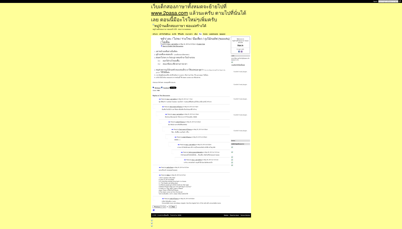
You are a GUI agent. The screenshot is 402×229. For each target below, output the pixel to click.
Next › (174, 207)
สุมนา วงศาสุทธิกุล (172, 44)
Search (400, 1)
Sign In (375, 1)
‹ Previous (156, 207)
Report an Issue (234, 215)
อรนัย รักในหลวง (180, 122)
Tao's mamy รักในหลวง (176, 106)
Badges (226, 215)
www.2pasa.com (169, 12)
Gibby (168, 175)
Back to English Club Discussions (173, 46)
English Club (201, 44)
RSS (154, 210)
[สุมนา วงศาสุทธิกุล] (156, 43)
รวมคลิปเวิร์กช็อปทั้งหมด (238, 65)
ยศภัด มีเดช (170, 167)
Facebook (166, 88)
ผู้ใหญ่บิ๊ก (166, 215)
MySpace (157, 88)
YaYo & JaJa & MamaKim (196, 152)
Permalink (160, 99)
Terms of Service (245, 215)
